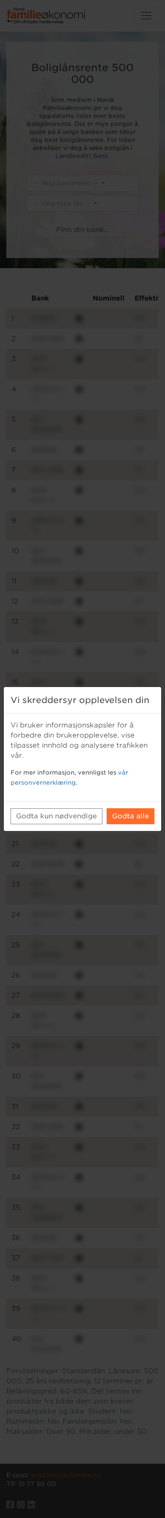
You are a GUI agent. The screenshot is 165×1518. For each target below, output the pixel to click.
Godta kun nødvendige (56, 816)
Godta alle (130, 816)
